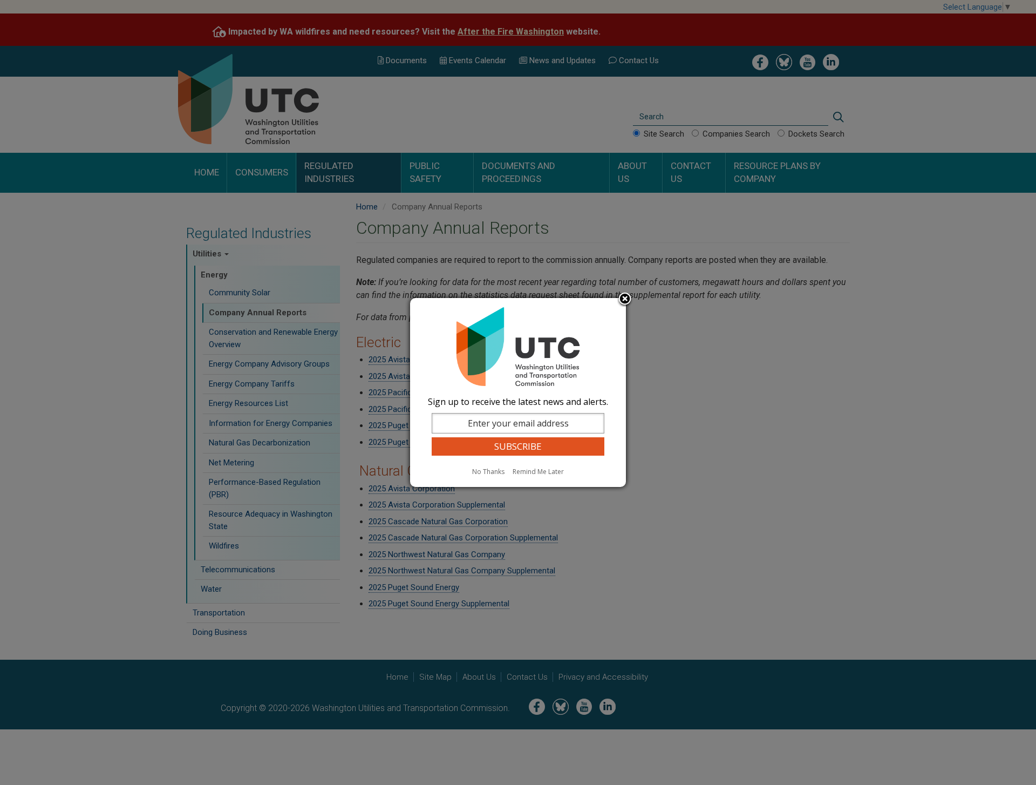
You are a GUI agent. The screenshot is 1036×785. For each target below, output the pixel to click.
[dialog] (518, 392)
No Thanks (488, 471)
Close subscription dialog (625, 300)
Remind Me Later (538, 471)
